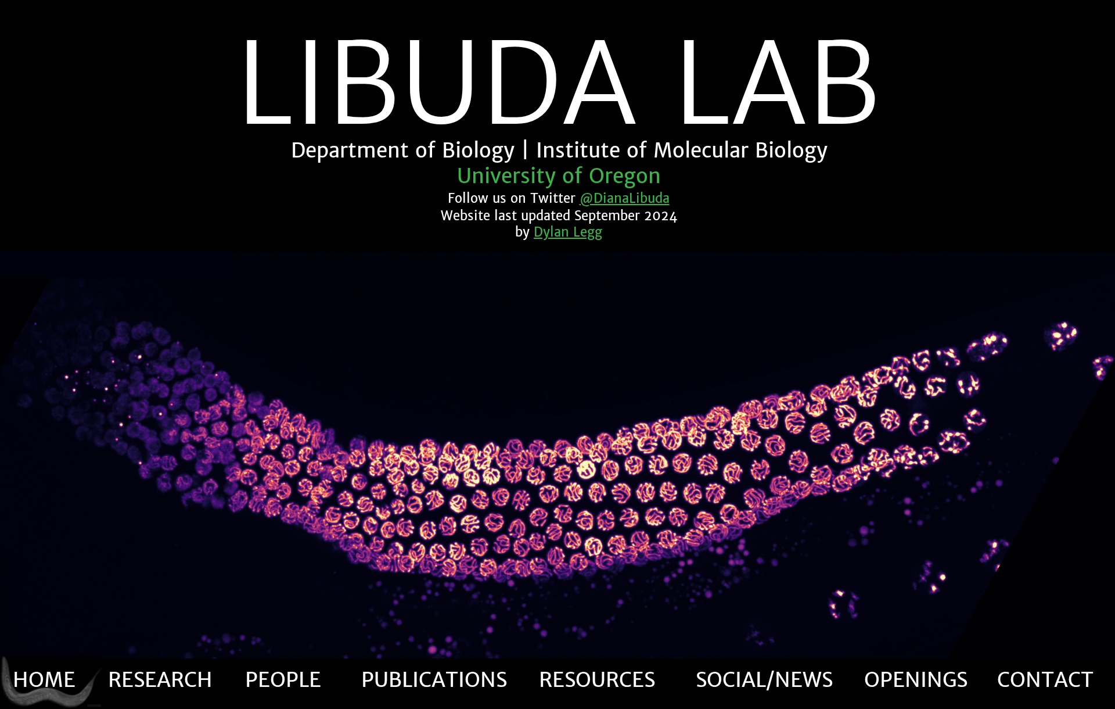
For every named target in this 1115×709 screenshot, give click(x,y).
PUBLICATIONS (434, 680)
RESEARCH (160, 680)
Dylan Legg (568, 232)
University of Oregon (559, 176)
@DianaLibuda (625, 198)
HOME (44, 680)
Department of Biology (403, 150)
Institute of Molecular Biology (682, 150)
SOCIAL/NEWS (764, 680)
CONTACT (1045, 680)
